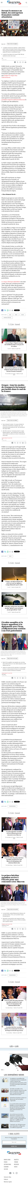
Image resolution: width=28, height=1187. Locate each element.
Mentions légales (8, 1182)
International (7, 1164)
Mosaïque (16, 1164)
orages (10, 556)
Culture (6, 1169)
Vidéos (15, 1167)
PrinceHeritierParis (12, 806)
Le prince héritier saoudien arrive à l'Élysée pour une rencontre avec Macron (14, 833)
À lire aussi (14, 324)
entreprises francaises (7, 317)
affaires (22, 314)
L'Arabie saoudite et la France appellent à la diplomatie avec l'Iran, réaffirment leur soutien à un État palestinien (13, 626)
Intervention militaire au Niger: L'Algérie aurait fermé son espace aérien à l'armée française (14, 369)
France (16, 314)
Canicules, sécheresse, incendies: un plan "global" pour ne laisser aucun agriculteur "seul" (14, 608)
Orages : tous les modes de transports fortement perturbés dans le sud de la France (13, 388)
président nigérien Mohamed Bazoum (13, 100)
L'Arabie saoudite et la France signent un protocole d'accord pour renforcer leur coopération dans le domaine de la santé (18, 1091)
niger (10, 314)
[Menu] (1, 2)
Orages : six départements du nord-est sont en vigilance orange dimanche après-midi (14, 583)
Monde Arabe (7, 1160)
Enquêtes (16, 1160)
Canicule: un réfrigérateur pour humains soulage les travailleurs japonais (18, 1126)
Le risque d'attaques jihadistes (10, 282)
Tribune (16, 1162)
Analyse (23, 844)
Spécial (23, 1013)
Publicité (6, 1179)
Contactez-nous (7, 1177)
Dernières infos (22, 818)
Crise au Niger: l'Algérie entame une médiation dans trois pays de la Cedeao (14, 344)
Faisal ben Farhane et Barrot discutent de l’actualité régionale (18, 1099)
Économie (6, 1167)
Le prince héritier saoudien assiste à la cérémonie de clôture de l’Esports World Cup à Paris (14, 1028)
